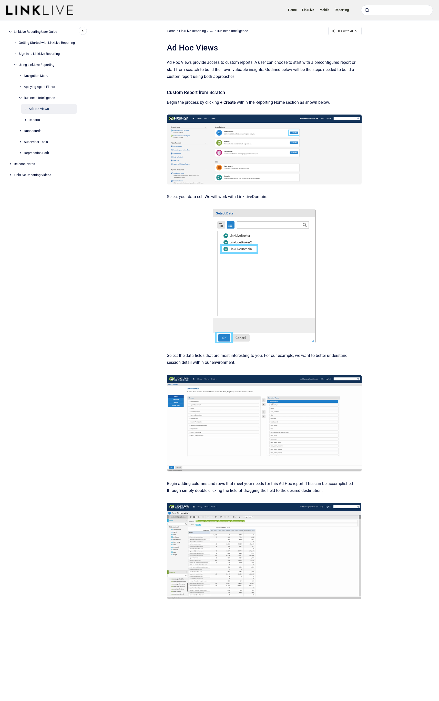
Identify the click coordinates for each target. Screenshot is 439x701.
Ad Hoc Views (39, 109)
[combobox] (397, 10)
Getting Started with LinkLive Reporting (47, 43)
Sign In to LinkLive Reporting (39, 54)
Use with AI (345, 31)
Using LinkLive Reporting (36, 65)
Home (292, 10)
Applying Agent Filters (39, 87)
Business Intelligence (39, 98)
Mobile (324, 10)
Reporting (342, 10)
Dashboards (33, 131)
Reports (34, 120)
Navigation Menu (36, 76)
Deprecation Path (36, 153)
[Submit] (367, 10)
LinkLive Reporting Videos (32, 175)
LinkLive (308, 10)
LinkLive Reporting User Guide (35, 32)
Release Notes (24, 164)
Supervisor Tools (36, 142)
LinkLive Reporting (192, 31)
